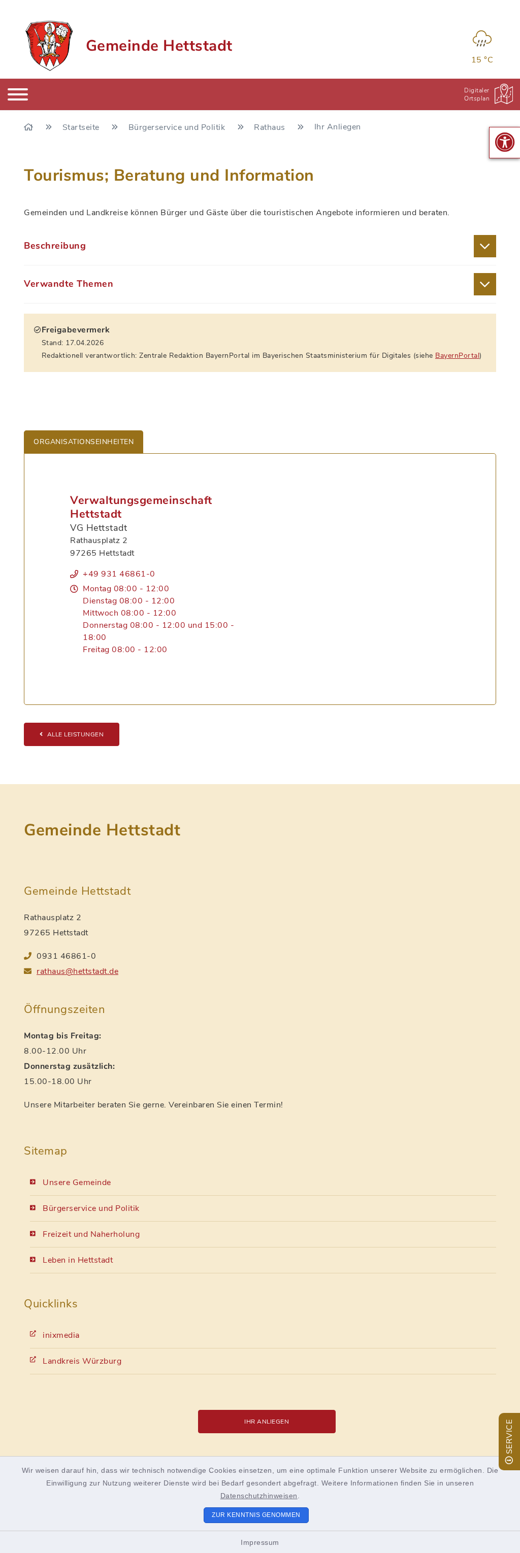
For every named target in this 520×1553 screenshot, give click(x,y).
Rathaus (270, 127)
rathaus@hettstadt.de (77, 971)
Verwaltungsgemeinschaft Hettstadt (141, 507)
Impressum (260, 1542)
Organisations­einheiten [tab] (84, 442)
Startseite (82, 127)
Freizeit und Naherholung (91, 1234)
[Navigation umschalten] (18, 94)
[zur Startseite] (48, 45)
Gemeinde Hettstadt (159, 46)
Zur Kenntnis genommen (256, 1514)
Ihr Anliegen (266, 1421)
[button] (505, 142)
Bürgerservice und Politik (178, 127)
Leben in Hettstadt (78, 1260)
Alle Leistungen (75, 734)
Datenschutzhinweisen (259, 1496)
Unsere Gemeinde (77, 1182)
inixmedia (61, 1335)
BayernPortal (457, 355)
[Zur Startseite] (30, 127)
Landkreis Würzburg (82, 1361)
